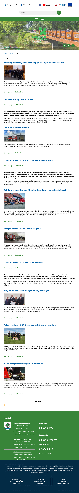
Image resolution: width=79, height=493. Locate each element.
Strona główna (8, 54)
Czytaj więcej (44, 472)
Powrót (10, 92)
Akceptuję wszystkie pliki (16, 481)
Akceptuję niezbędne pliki (40, 481)
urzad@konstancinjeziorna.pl (24, 434)
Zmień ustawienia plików (62, 481)
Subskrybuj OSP (4, 405)
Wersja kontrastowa (13, 5)
